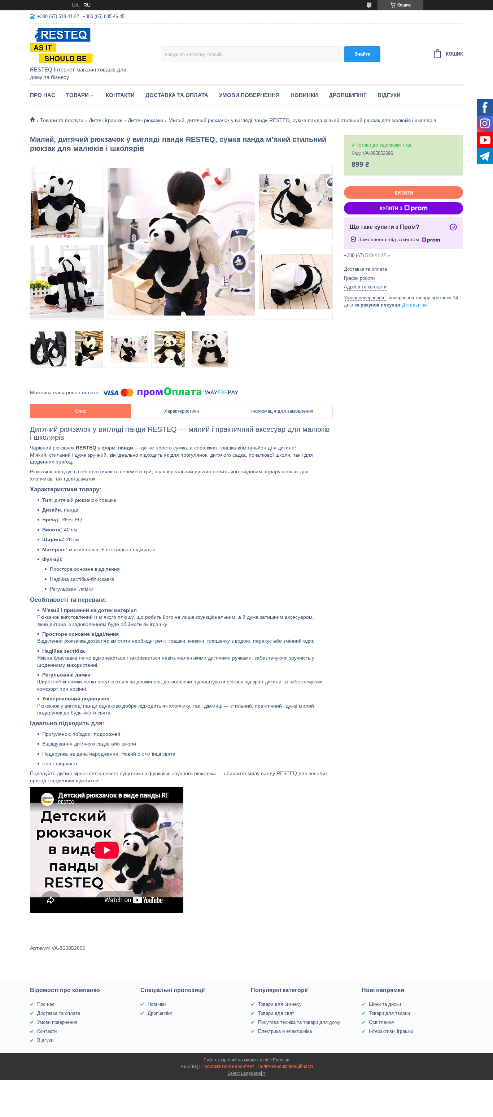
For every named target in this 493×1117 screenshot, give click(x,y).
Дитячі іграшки (106, 120)
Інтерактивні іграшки (391, 1031)
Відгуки (389, 95)
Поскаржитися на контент (227, 1066)
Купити (403, 193)
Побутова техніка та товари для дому (299, 1022)
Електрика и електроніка (285, 1031)
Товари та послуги (61, 120)
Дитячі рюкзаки (145, 120)
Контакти (120, 95)
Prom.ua (281, 1059)
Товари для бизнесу (280, 1004)
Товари (77, 95)
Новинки (304, 95)
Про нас (42, 95)
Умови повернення (249, 95)
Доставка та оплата (176, 95)
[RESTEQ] (93, 45)
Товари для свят (276, 1013)
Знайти (362, 54)
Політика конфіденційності (285, 1066)
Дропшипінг (348, 95)
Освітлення (381, 1022)
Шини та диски (385, 1004)
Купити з (391, 208)
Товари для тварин (389, 1013)
